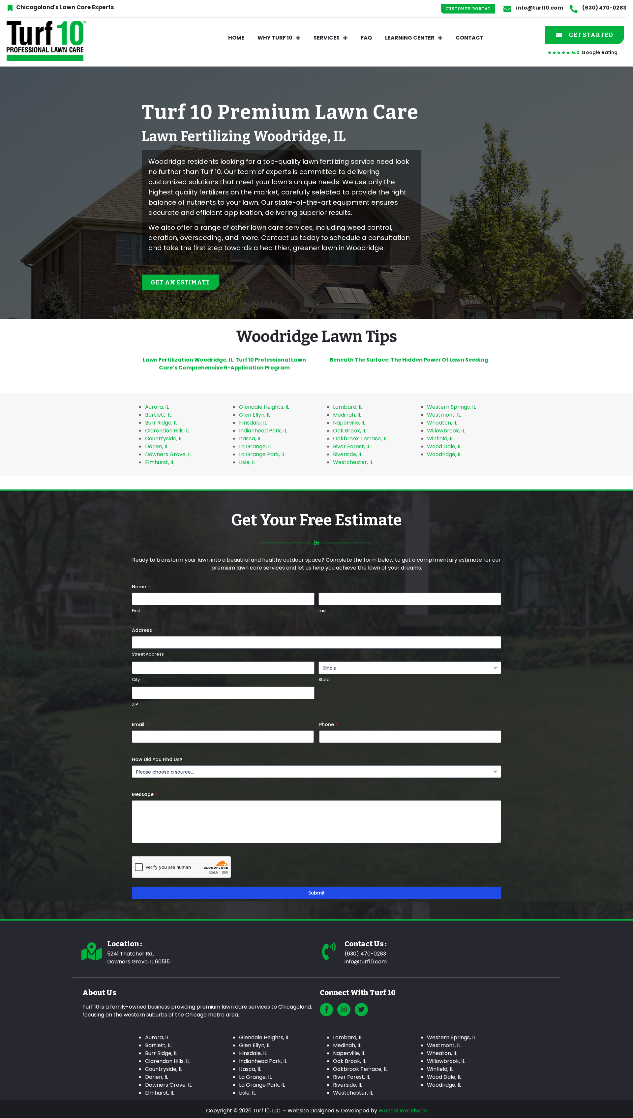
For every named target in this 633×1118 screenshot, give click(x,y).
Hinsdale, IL (253, 423)
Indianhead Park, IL (263, 430)
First (136, 611)
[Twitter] (361, 1009)
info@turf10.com (539, 8)
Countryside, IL (163, 438)
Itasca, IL (250, 438)
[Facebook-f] (326, 1009)
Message (145, 794)
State (324, 680)
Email (140, 724)
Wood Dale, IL (444, 446)
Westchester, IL (353, 462)
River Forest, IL (351, 446)
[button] (468, 9)
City (136, 680)
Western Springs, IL (451, 407)
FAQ (366, 38)
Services (327, 38)
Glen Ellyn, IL (254, 415)
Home (236, 38)
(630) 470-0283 (604, 8)
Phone (328, 724)
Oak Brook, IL (349, 430)
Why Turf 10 (274, 38)
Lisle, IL (247, 462)
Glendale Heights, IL (264, 407)
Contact (470, 38)
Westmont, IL (444, 415)
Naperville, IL (349, 423)
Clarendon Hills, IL (167, 430)
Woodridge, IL (444, 454)
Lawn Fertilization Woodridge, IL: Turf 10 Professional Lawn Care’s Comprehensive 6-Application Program (224, 363)
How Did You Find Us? (157, 759)
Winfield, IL (440, 438)
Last (322, 611)
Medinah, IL (347, 415)
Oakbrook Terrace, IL (360, 438)
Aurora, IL (157, 407)
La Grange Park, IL (262, 454)
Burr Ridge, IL (161, 423)
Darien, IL (156, 446)
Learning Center (410, 38)
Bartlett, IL (158, 415)
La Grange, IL (255, 446)
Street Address (148, 654)
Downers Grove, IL (168, 454)
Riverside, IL (347, 454)
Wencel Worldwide (402, 1110)
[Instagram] (343, 1009)
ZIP (135, 705)
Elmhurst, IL (159, 462)
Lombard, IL (347, 407)
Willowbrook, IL (446, 430)
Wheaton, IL (442, 423)
